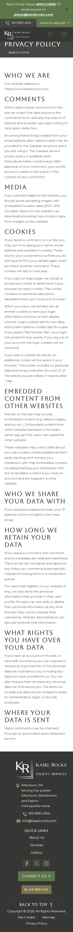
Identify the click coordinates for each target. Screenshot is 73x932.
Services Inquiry (53, 23)
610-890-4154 (21, 23)
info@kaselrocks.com (39, 821)
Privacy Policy (36, 923)
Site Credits (26, 917)
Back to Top (33, 904)
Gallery (36, 853)
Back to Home (19, 52)
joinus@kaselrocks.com (33, 14)
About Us (36, 838)
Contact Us (34, 876)
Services (36, 845)
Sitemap (48, 917)
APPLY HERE (46, 4)
